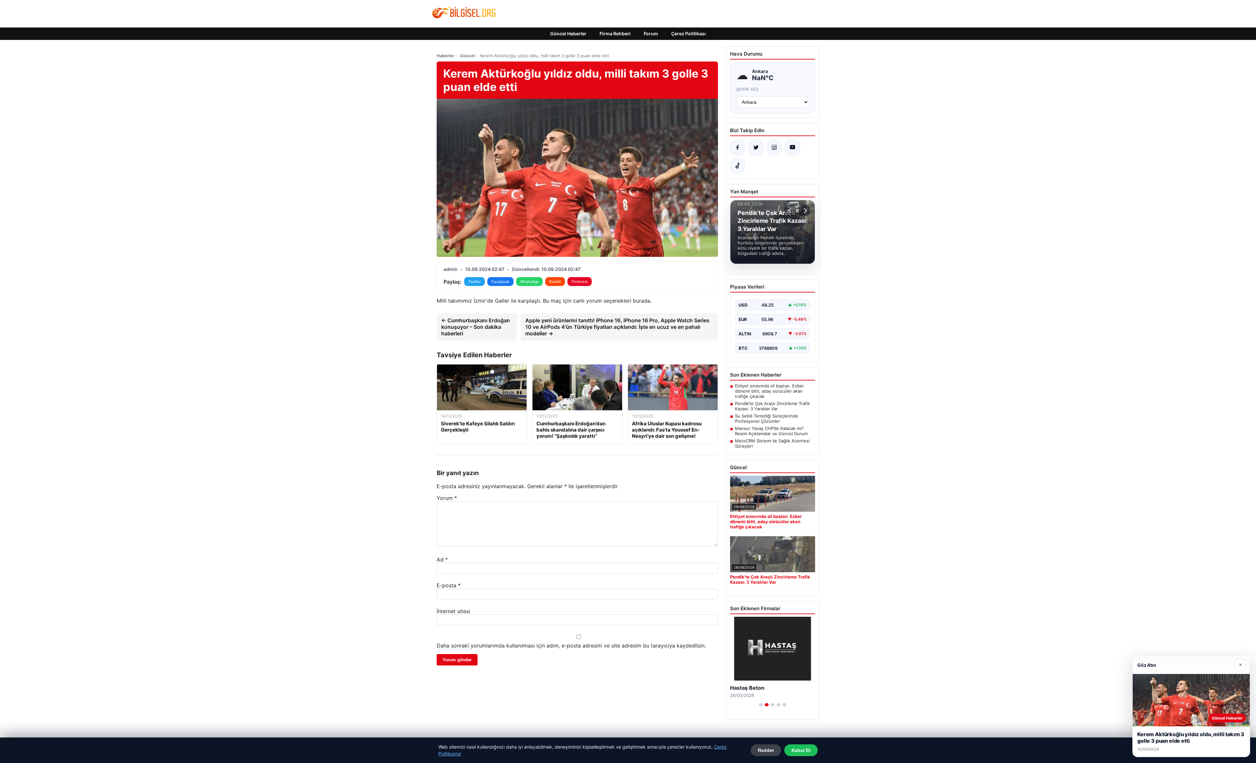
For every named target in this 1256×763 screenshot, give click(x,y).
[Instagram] (774, 147)
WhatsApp (529, 281)
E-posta (449, 585)
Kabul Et (801, 750)
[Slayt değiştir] (761, 704)
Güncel (467, 55)
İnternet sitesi (453, 611)
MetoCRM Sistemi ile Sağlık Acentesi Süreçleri (772, 443)
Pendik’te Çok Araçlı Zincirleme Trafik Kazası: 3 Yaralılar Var (772, 406)
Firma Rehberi (615, 33)
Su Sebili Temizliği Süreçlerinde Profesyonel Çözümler (766, 418)
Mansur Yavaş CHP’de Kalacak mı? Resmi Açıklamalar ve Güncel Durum (771, 431)
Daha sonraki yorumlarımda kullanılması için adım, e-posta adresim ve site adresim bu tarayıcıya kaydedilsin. (571, 645)
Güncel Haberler (568, 33)
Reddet (766, 750)
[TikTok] (737, 165)
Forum (651, 33)
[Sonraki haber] (804, 210)
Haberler (445, 55)
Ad (442, 559)
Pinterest (579, 281)
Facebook (500, 281)
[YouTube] (792, 147)
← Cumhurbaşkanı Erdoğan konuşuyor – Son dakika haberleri (475, 327)
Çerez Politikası (688, 33)
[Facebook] (737, 147)
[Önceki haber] (790, 210)
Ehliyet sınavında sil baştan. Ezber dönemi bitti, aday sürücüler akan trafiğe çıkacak (769, 391)
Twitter (474, 281)
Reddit (555, 281)
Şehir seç (747, 89)
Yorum (447, 498)
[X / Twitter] (755, 147)
